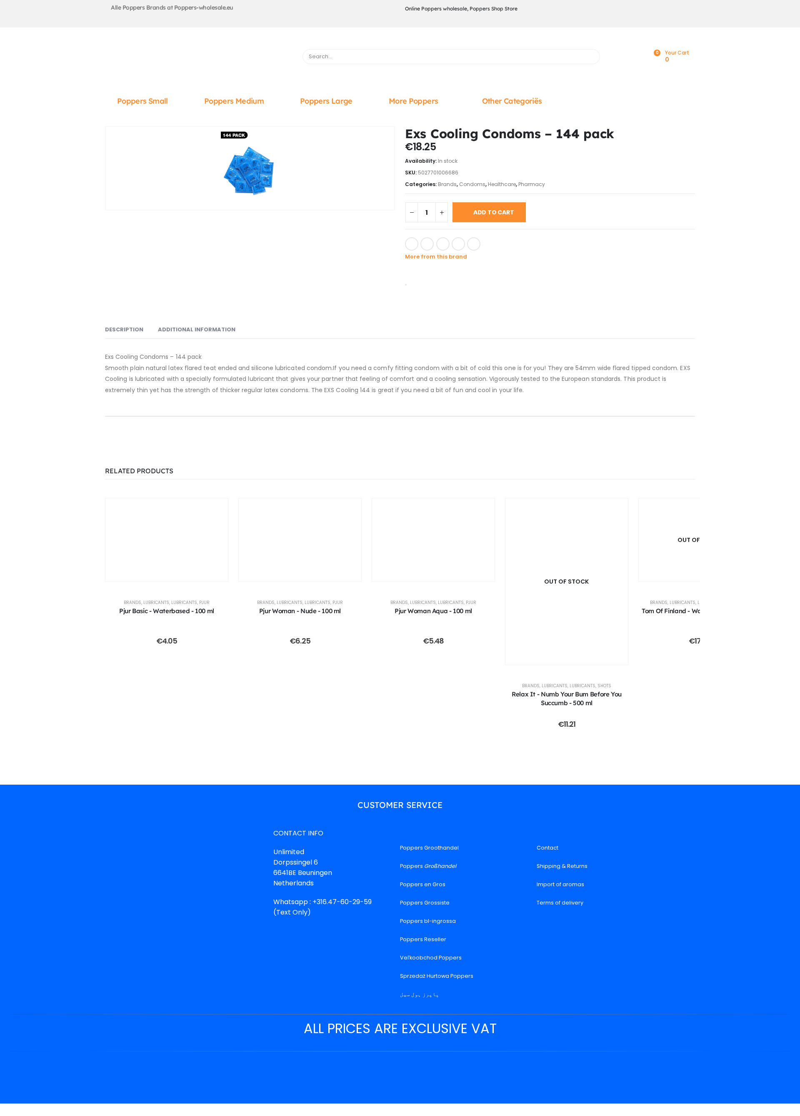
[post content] (166, 540)
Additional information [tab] (196, 329)
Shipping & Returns (562, 866)
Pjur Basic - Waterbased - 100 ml (166, 611)
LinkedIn (443, 244)
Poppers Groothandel (429, 847)
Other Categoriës (512, 101)
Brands (447, 184)
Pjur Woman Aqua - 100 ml (433, 611)
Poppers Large (326, 101)
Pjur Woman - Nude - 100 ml (300, 611)
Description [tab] (124, 329)
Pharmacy (531, 184)
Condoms (472, 184)
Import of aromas (560, 884)
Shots (604, 686)
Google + (458, 244)
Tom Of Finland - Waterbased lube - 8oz (700, 611)
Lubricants (156, 602)
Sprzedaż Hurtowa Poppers (436, 975)
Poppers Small (142, 101)
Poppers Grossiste (425, 902)
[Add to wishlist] (491, 243)
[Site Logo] (198, 58)
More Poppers (413, 101)
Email (473, 244)
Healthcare (502, 184)
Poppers (428, 866)
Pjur (204, 602)
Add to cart (493, 212)
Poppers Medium (234, 101)
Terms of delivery (560, 902)
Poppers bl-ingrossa (428, 921)
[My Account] (616, 57)
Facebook (411, 244)
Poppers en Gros (422, 884)
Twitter (427, 244)
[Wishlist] (634, 57)
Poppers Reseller (423, 939)
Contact (547, 847)
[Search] (590, 57)
